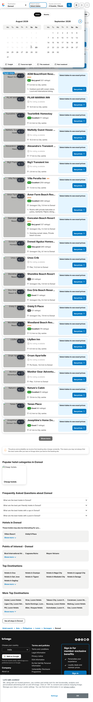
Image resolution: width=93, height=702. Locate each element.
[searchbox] (17, 6)
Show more (9, 538)
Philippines (27, 628)
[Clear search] (25, 5)
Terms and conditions (40, 649)
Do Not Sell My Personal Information (41, 664)
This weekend (44, 64)
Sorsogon (48, 628)
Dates (37, 14)
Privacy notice (37, 656)
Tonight (10, 64)
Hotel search (7, 628)
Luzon (37, 628)
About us (5, 671)
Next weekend (62, 64)
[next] (80, 21)
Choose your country (10, 645)
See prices (78, 89)
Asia (18, 628)
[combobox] (17, 5)
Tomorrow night (26, 64)
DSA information (38, 660)
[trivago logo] (3, 5)
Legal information (38, 653)
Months (46, 14)
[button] (17, 5)
